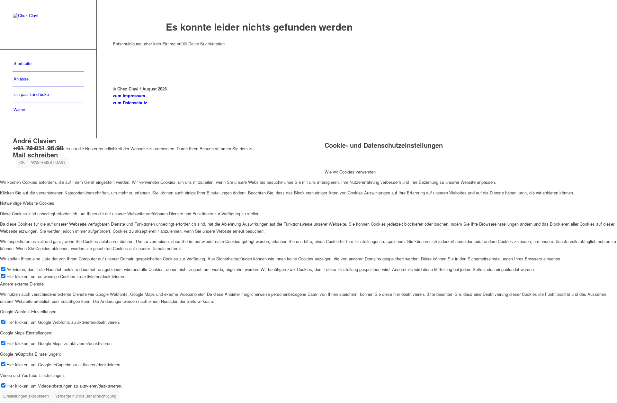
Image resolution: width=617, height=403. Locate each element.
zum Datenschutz (130, 102)
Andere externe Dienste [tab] (22, 284)
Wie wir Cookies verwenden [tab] (350, 172)
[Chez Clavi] (48, 24)
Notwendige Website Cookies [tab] (27, 203)
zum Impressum (129, 95)
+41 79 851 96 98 (38, 147)
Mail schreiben (35, 154)
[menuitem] (48, 63)
